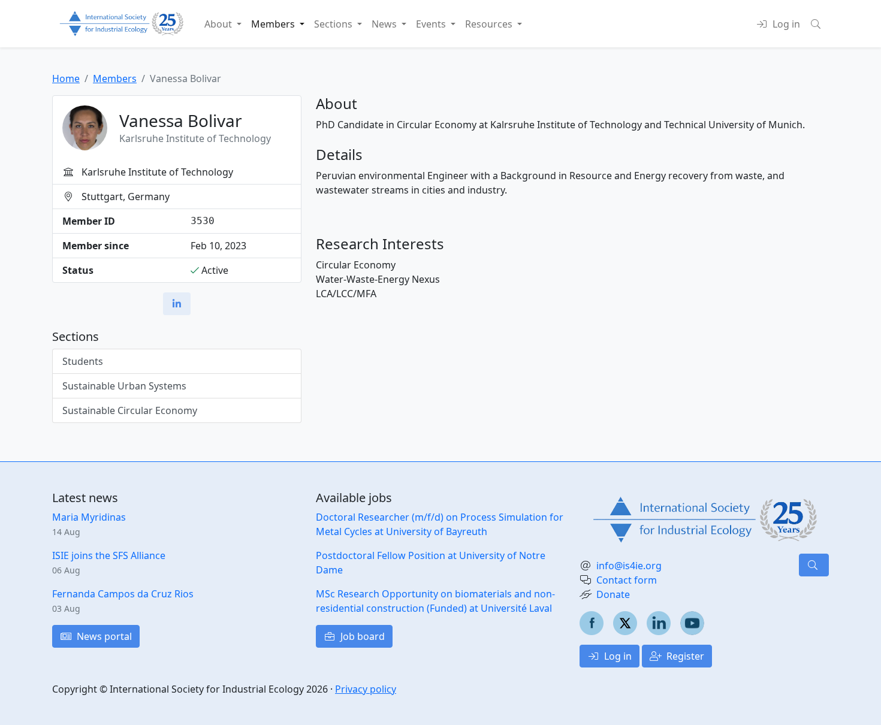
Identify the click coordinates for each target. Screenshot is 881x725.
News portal (103, 636)
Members (115, 78)
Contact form (626, 580)
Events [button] (432, 24)
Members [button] (274, 24)
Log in (617, 656)
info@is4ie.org (629, 565)
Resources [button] (490, 24)
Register (684, 656)
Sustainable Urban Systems (124, 385)
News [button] (385, 24)
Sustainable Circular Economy (129, 410)
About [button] (219, 24)
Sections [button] (334, 24)
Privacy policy (365, 689)
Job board (361, 636)
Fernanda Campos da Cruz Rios (123, 593)
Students (82, 361)
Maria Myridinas (89, 517)
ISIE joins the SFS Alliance (108, 555)
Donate (613, 594)
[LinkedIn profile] (177, 303)
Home (66, 78)
